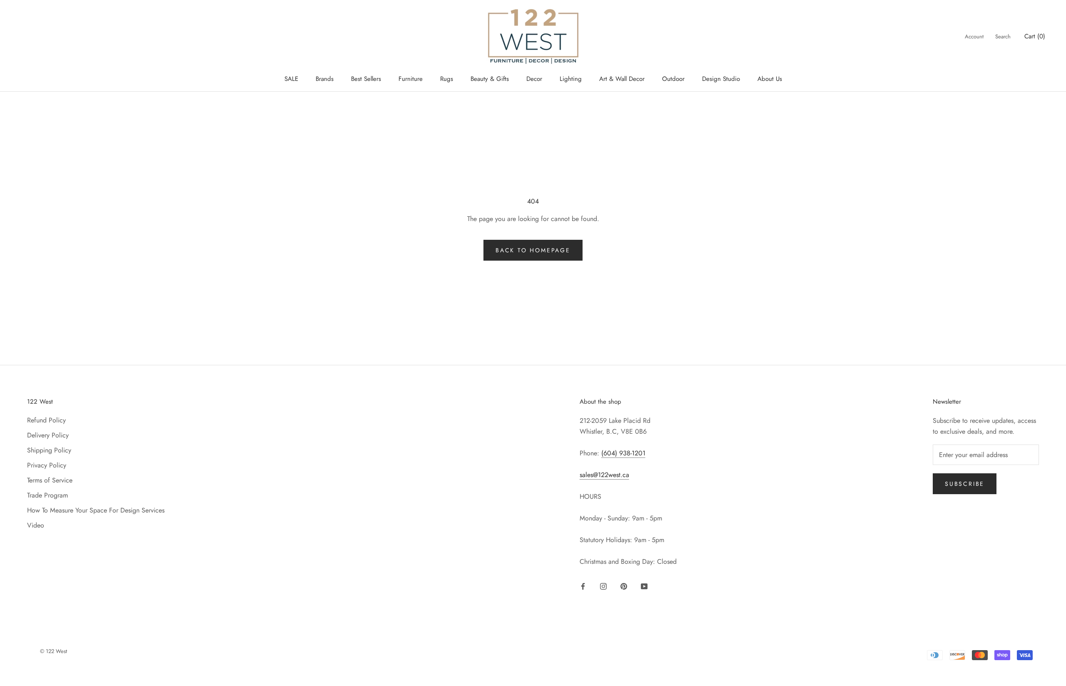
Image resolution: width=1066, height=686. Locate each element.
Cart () (1034, 36)
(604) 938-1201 (623, 453)
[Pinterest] (623, 585)
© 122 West (53, 651)
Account (974, 36)
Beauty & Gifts (490, 78)
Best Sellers (366, 78)
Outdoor (673, 78)
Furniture (411, 78)
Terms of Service (49, 480)
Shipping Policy (49, 450)
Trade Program (47, 495)
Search (1003, 36)
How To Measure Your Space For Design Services (95, 510)
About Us (769, 78)
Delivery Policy (48, 435)
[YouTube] (644, 585)
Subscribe (964, 484)
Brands (325, 78)
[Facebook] (583, 585)
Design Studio (721, 78)
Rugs (446, 78)
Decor (534, 78)
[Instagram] (603, 585)
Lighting (571, 78)
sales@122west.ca (604, 475)
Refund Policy (46, 420)
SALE (291, 78)
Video (35, 525)
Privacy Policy (46, 465)
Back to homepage (533, 250)
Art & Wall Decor (622, 78)
